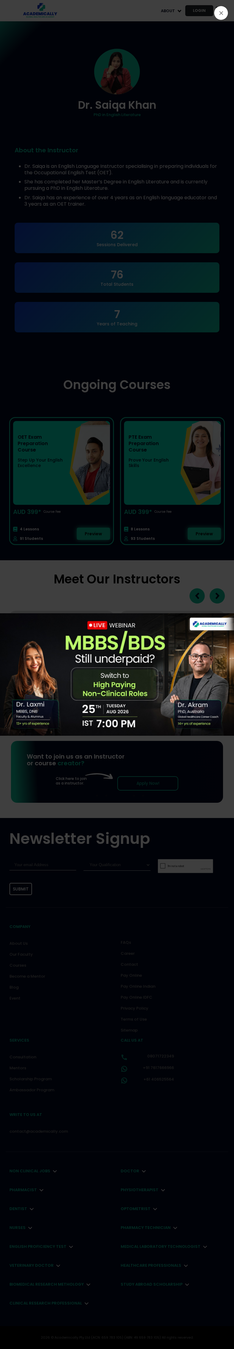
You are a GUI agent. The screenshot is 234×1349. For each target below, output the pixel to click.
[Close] (221, 13)
